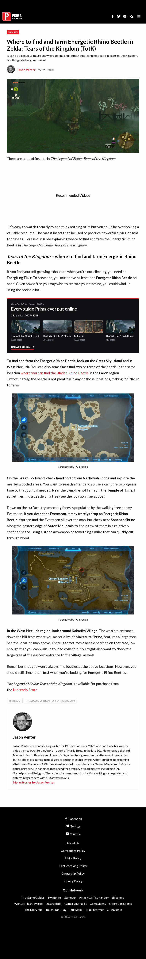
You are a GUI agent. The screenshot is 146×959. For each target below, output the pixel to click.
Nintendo (14, 700)
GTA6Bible (114, 909)
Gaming (13, 32)
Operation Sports (120, 903)
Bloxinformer (95, 909)
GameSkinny (98, 903)
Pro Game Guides (33, 897)
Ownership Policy (73, 873)
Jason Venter (26, 70)
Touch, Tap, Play (55, 909)
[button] (139, 16)
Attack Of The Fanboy (94, 897)
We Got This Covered (28, 903)
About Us (73, 843)
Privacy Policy (73, 881)
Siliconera (118, 897)
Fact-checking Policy (73, 866)
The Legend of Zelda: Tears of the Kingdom (51, 700)
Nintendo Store (25, 690)
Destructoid (53, 903)
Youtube (75, 834)
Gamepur (70, 897)
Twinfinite (54, 897)
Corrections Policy (73, 850)
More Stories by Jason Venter (34, 782)
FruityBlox (76, 909)
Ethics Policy (73, 858)
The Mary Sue (33, 909)
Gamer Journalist (75, 903)
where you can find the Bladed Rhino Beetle (55, 373)
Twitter (75, 826)
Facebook (75, 819)
